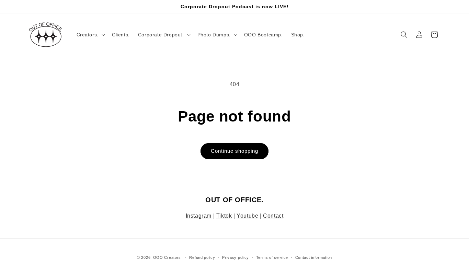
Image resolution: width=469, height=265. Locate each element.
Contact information (313, 257)
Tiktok (224, 216)
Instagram (198, 216)
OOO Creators (167, 257)
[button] (90, 34)
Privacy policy (235, 257)
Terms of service (272, 257)
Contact (273, 216)
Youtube (247, 216)
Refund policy (202, 257)
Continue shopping (234, 151)
